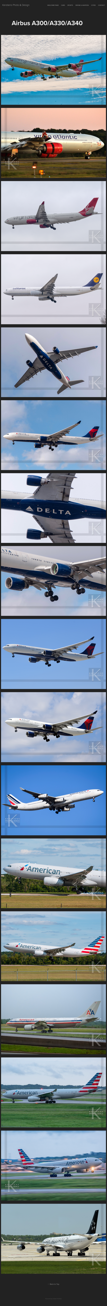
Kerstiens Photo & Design (15, 5)
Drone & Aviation (82, 5)
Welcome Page (53, 5)
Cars (63, 5)
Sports (70, 5)
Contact (101, 5)
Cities (93, 5)
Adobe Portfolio (57, 1299)
